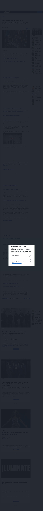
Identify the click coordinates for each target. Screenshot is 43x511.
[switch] (30, 256)
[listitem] (21, 255)
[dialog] (21, 255)
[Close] (33, 246)
